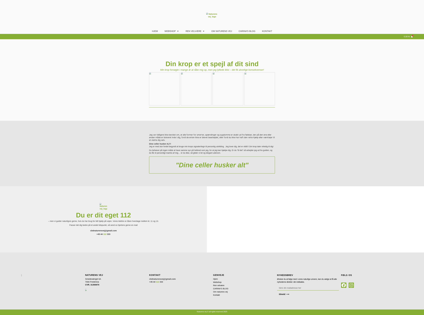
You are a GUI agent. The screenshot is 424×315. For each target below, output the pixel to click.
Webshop (170, 31)
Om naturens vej (221, 31)
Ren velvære (193, 31)
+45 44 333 (103, 234)
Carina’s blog (247, 31)
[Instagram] (351, 285)
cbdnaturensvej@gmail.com (103, 231)
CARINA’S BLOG (220, 289)
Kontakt (267, 31)
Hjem (155, 31)
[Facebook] (343, 285)
